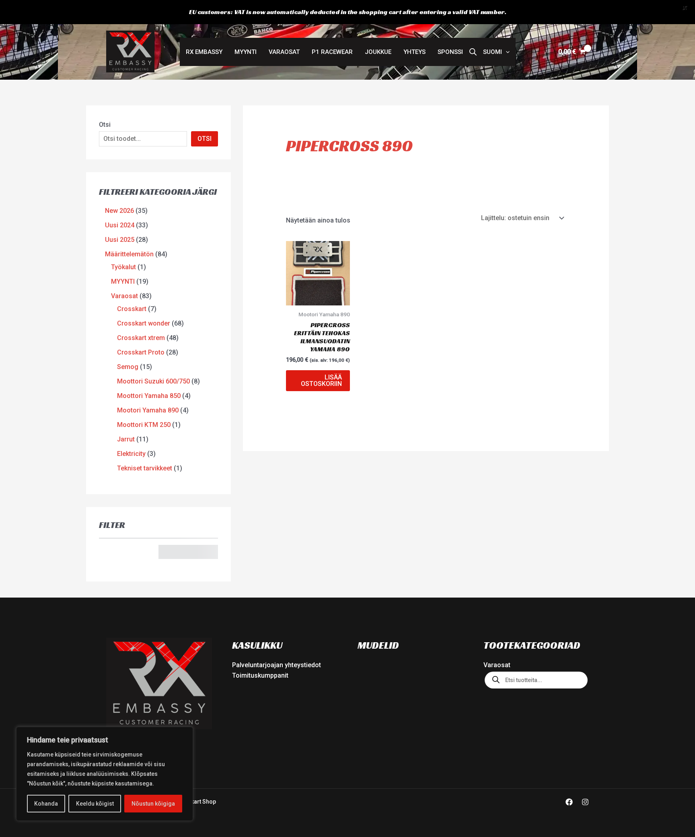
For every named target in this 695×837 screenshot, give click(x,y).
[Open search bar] (473, 52)
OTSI (204, 138)
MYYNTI (245, 52)
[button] (496, 52)
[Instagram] (585, 802)
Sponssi (450, 52)
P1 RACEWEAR (332, 52)
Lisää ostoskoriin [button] (321, 380)
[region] (104, 774)
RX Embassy (204, 52)
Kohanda (46, 803)
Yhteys (414, 52)
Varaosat (284, 52)
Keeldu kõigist (95, 803)
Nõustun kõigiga (153, 803)
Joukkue (378, 52)
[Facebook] (569, 802)
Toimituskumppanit (260, 675)
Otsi (105, 124)
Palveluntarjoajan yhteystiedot (276, 665)
